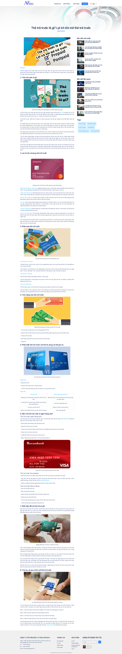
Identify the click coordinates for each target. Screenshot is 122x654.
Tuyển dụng (60, 645)
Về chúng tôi (60, 641)
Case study (60, 647)
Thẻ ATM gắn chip (84, 131)
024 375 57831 (26, 646)
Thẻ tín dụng (82, 127)
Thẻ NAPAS (91, 127)
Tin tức (59, 643)
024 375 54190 (26, 644)
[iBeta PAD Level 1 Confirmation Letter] (87, 647)
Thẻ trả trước (23, 70)
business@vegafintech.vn (29, 648)
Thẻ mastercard (95, 131)
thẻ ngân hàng (91, 123)
